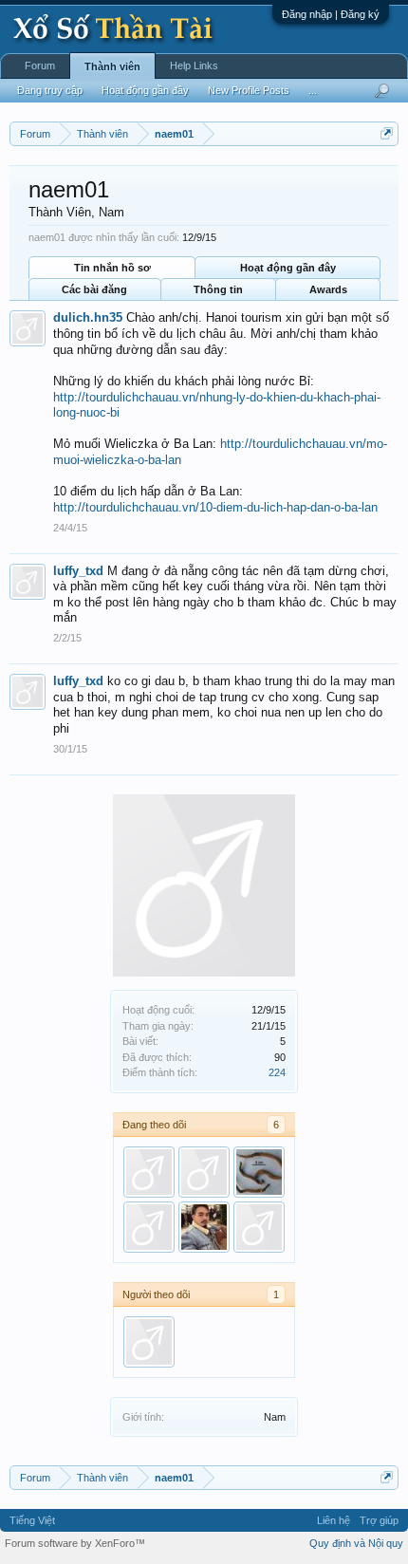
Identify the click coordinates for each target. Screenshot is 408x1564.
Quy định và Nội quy (356, 1543)
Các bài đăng (94, 289)
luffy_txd (78, 571)
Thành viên (112, 66)
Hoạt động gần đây (288, 267)
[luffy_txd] (149, 1227)
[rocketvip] (204, 1172)
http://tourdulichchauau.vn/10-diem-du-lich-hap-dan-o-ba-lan (215, 507)
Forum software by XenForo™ (75, 1543)
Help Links (194, 65)
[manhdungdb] (259, 1172)
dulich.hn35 (87, 317)
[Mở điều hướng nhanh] (386, 133)
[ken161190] (204, 1227)
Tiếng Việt (32, 1520)
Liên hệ (333, 1520)
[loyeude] (149, 1172)
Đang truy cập (50, 90)
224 (277, 1072)
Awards (328, 289)
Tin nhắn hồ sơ (112, 267)
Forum (40, 65)
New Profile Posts (248, 90)
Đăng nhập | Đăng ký (331, 14)
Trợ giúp (379, 1520)
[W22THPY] (259, 1227)
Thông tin (218, 289)
